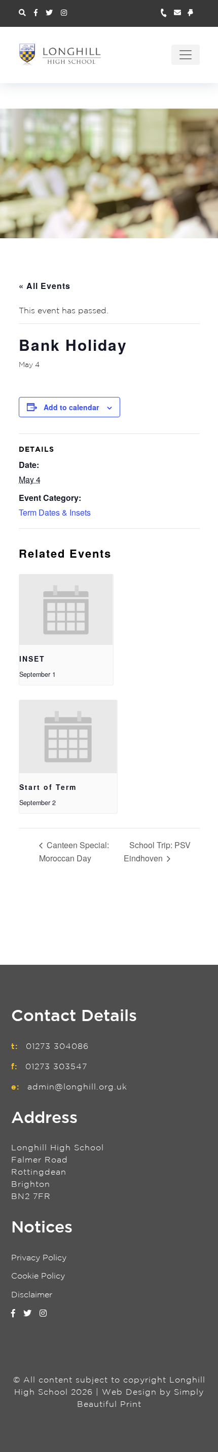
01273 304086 (57, 1046)
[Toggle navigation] (185, 55)
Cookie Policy (38, 1276)
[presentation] (66, 609)
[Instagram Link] (64, 13)
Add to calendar (71, 407)
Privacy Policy (38, 1258)
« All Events (44, 286)
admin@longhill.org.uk (77, 1087)
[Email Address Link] (181, 13)
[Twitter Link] (49, 13)
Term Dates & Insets (55, 512)
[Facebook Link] (36, 13)
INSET (32, 659)
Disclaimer (31, 1295)
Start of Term (48, 787)
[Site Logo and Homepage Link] (60, 55)
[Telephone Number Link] (167, 13)
